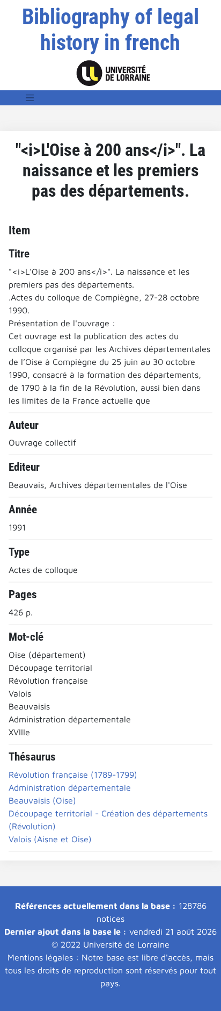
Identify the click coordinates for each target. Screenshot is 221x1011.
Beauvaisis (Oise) (42, 800)
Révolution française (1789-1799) (73, 774)
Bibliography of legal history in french (110, 29)
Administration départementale (70, 787)
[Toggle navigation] (30, 97)
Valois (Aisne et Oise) (50, 839)
